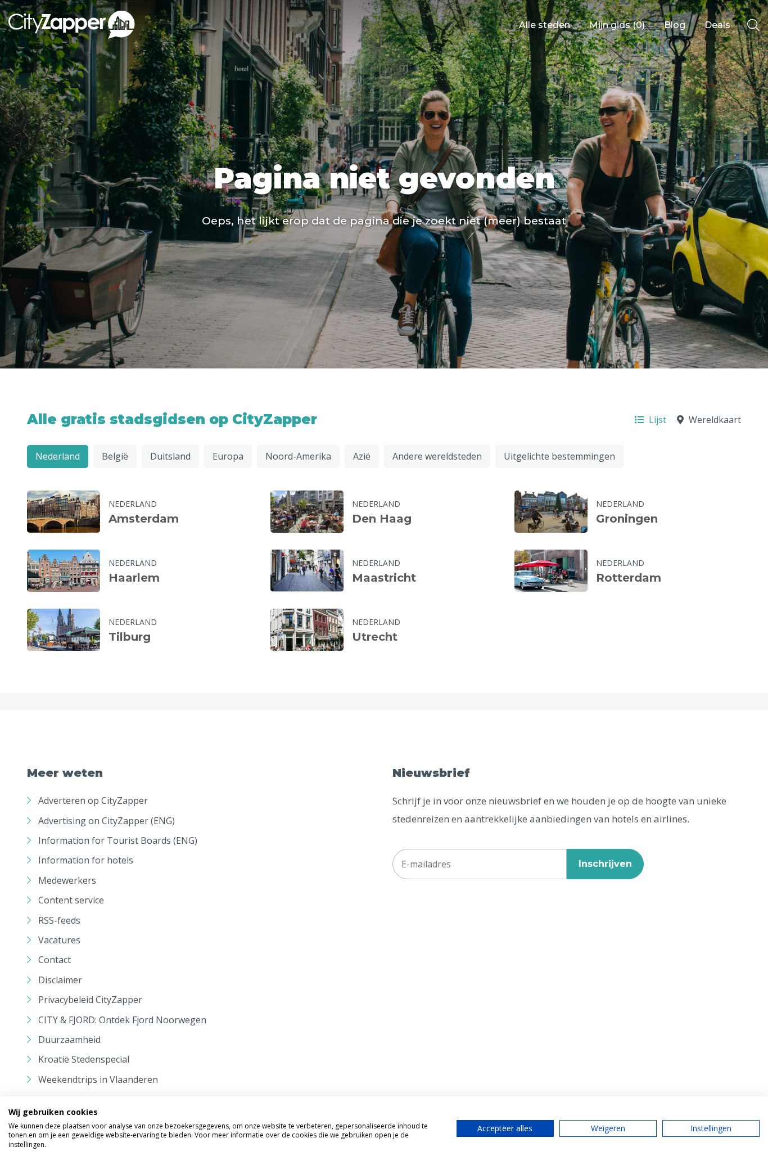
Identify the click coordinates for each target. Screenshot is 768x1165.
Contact (54, 959)
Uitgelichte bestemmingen (559, 456)
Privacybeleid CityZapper (90, 999)
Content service (71, 900)
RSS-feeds (59, 920)
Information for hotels (85, 860)
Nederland (57, 456)
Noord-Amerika (298, 456)
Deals (717, 25)
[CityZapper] (71, 25)
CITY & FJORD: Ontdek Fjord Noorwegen (122, 1020)
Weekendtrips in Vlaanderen (98, 1079)
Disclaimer (60, 980)
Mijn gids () (617, 25)
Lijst (656, 419)
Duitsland (170, 456)
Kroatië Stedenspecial (83, 1059)
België (115, 456)
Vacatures (59, 940)
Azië (362, 456)
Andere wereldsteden (437, 456)
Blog (674, 25)
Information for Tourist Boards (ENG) (117, 840)
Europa (228, 456)
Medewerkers (67, 880)
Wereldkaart (713, 419)
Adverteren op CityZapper (93, 800)
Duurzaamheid (69, 1039)
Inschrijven (605, 863)
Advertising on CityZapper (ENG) (106, 821)
